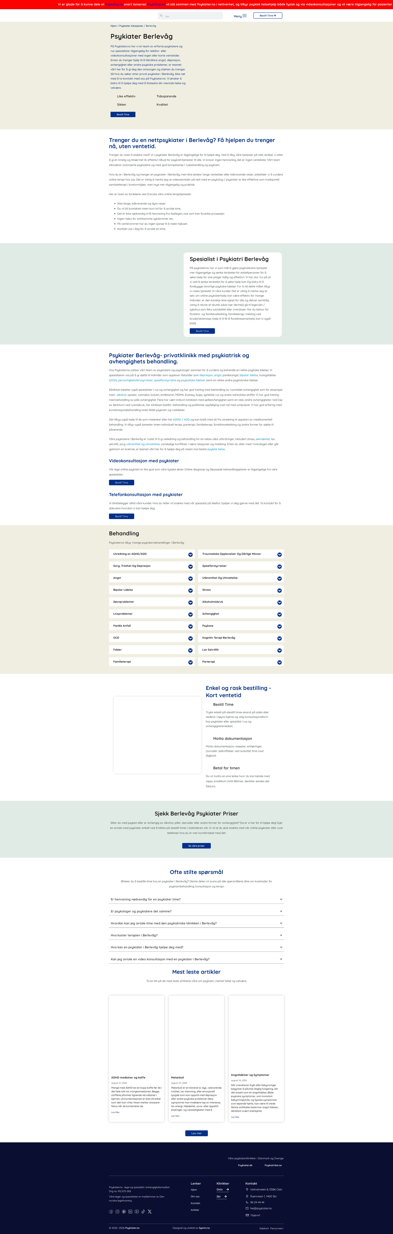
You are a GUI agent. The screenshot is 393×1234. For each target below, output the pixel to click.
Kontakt (195, 1203)
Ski (218, 1196)
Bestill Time (267, 15)
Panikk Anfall (122, 625)
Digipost (255, 1215)
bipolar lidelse (249, 375)
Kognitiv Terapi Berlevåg (218, 637)
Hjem (114, 25)
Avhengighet (210, 613)
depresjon (206, 375)
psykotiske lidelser (193, 380)
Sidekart (264, 1228)
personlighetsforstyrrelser (135, 380)
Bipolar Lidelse (123, 589)
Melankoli (177, 1077)
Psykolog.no (57, 4)
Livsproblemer (123, 613)
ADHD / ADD (181, 419)
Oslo (220, 1189)
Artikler (195, 1209)
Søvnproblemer (123, 601)
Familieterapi (122, 661)
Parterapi (208, 661)
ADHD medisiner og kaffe (128, 1077)
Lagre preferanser (56, 1219)
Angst (117, 577)
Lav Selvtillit (210, 649)
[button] (152, 553)
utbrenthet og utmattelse (143, 444)
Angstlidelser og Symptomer (250, 1075)
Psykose (207, 625)
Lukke (12, 1224)
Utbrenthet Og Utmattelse (220, 577)
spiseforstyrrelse (165, 380)
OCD (113, 380)
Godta (76, 1219)
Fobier (117, 649)
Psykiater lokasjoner (131, 25)
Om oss (195, 1196)
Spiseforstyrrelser (214, 565)
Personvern (276, 1228)
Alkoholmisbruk (212, 601)
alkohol (121, 395)
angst (218, 375)
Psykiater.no (132, 1227)
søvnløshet (263, 439)
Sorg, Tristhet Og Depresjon (132, 565)
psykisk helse (216, 449)
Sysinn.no (204, 1227)
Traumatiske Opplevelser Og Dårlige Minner (231, 554)
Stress (206, 589)
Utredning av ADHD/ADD (130, 554)
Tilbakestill (37, 1224)
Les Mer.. (115, 1112)
